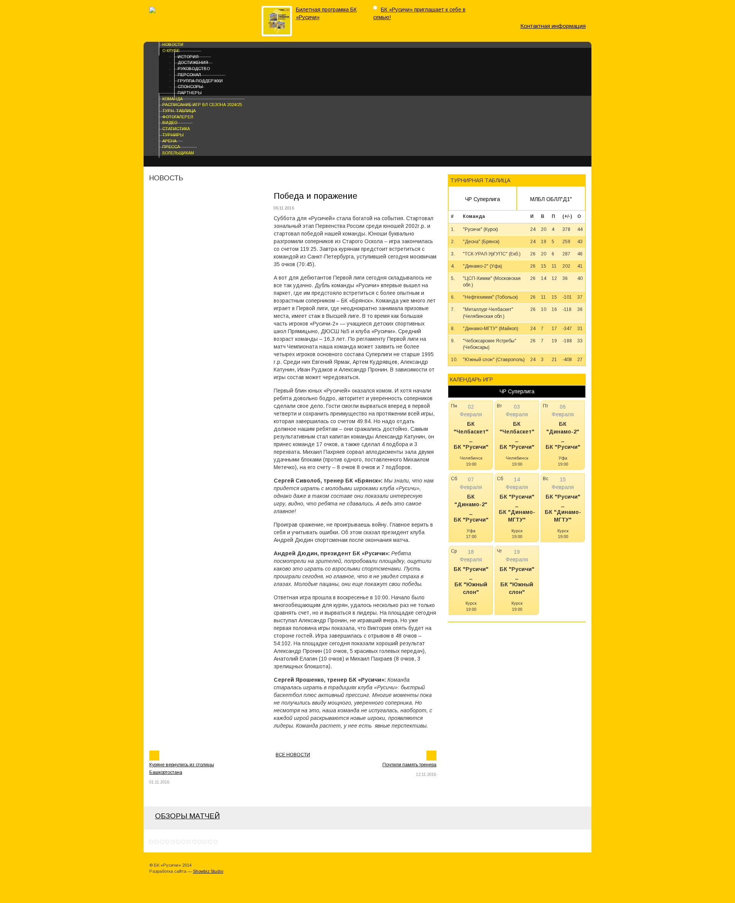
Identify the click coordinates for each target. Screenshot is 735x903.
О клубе (171, 50)
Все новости (293, 754)
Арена (169, 140)
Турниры (173, 135)
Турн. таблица (179, 110)
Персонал (189, 74)
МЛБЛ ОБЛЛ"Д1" (551, 199)
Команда (172, 98)
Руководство (194, 68)
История (188, 56)
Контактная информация (553, 26)
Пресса (171, 146)
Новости (172, 44)
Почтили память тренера (409, 764)
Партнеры (190, 92)
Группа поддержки (200, 80)
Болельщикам (178, 152)
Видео (169, 122)
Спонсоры (190, 86)
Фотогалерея (177, 116)
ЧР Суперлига (482, 199)
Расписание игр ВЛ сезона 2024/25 (202, 104)
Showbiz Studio (208, 871)
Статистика (176, 128)
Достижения (193, 62)
